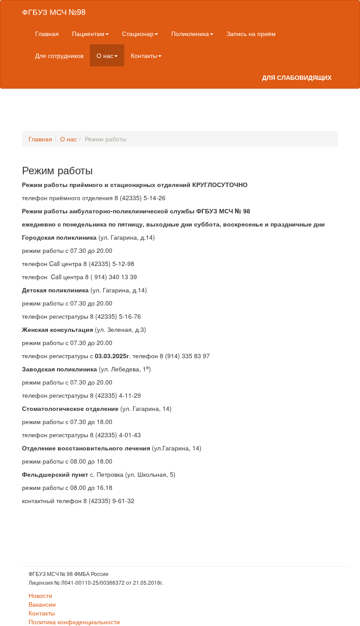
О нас (105, 55)
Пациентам (88, 33)
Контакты (144, 55)
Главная (47, 33)
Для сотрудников (59, 55)
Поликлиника (190, 33)
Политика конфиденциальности (74, 621)
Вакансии (42, 604)
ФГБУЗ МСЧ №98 (54, 11)
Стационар (138, 33)
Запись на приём (251, 33)
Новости (40, 595)
